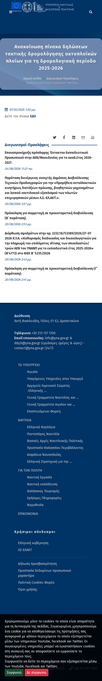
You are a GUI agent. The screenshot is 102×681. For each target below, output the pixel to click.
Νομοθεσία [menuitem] (35, 505)
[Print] (92, 137)
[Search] (91, 11)
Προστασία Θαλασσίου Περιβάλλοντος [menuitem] (55, 448)
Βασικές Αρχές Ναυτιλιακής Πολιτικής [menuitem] (55, 441)
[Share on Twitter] (54, 137)
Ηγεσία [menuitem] (32, 372)
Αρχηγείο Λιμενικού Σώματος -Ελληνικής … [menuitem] (48, 388)
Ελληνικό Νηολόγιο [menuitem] (41, 427)
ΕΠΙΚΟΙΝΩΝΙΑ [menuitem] (28, 514)
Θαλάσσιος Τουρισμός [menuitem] (43, 491)
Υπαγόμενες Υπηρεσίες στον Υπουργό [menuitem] (55, 379)
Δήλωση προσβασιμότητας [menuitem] (37, 564)
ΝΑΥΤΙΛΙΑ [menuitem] (24, 420)
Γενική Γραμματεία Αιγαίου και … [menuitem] (51, 405)
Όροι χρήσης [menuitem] (27, 589)
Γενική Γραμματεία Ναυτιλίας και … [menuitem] (53, 398)
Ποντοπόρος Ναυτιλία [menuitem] (43, 434)
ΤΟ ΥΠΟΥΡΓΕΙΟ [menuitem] (29, 365)
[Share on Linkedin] (73, 137)
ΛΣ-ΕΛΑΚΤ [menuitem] (25, 550)
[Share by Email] (83, 137)
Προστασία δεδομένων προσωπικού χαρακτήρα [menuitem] (44, 573)
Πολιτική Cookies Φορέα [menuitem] (36, 583)
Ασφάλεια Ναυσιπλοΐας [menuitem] (44, 455)
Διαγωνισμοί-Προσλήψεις (62, 78)
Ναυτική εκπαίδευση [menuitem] (42, 484)
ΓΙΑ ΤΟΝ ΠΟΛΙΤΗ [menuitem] (30, 470)
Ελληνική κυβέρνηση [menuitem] (33, 543)
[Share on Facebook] (64, 137)
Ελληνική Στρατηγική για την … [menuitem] (49, 462)
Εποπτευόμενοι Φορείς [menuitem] (44, 411)
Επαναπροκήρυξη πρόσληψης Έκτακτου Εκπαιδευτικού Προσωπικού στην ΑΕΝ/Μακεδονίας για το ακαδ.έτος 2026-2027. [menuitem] (49, 158)
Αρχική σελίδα (32, 78)
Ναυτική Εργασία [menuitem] (39, 477)
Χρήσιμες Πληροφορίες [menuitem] (44, 498)
